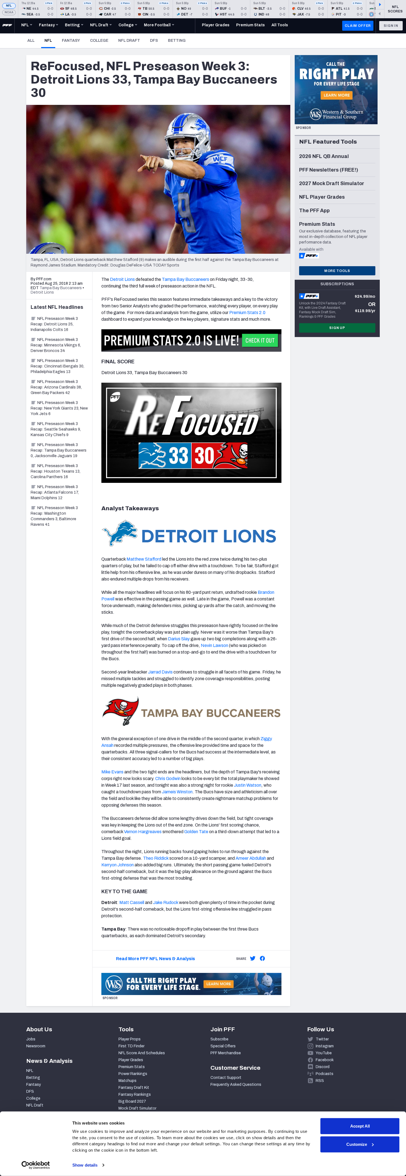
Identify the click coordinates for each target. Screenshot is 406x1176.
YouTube (324, 1053)
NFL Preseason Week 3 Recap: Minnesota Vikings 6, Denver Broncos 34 (56, 345)
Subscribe (219, 1039)
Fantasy (71, 40)
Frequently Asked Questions (235, 1084)
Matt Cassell (131, 902)
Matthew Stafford (143, 559)
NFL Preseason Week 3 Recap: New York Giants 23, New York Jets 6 (59, 408)
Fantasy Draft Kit (133, 1088)
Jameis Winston (177, 791)
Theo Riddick (155, 858)
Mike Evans (112, 772)
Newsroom (35, 1046)
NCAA (9, 12)
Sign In (391, 26)
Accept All (360, 1126)
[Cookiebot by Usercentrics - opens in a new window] (36, 1165)
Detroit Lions (122, 279)
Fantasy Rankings (134, 1094)
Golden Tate (196, 831)
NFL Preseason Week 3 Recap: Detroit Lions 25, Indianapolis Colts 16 (54, 324)
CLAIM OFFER (358, 26)
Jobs (30, 1039)
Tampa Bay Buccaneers (185, 279)
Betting (177, 40)
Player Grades (130, 1060)
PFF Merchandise (225, 1053)
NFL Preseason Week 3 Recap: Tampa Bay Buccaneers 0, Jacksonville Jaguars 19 (58, 450)
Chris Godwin (168, 778)
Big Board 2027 (132, 1101)
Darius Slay (179, 638)
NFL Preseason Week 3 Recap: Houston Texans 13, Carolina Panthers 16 (55, 471)
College (99, 40)
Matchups (127, 1081)
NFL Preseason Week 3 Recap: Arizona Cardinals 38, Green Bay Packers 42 (56, 387)
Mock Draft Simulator (137, 1108)
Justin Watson (247, 785)
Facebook (325, 1060)
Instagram (325, 1046)
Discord (322, 1067)
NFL (9, 5)
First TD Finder (131, 1046)
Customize (356, 1144)
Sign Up (337, 328)
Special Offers (223, 1046)
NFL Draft (129, 40)
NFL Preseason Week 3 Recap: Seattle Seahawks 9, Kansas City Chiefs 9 (56, 429)
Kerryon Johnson (117, 864)
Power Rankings (132, 1074)
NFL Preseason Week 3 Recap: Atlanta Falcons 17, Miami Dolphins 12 (55, 492)
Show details (84, 1165)
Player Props (129, 1039)
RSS (320, 1081)
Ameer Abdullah (251, 858)
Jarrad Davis (160, 672)
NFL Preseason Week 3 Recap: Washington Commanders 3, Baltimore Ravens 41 (54, 516)
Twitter (322, 1039)
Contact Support (225, 1078)
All (31, 40)
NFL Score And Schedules (141, 1053)
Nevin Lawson (214, 645)
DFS (154, 40)
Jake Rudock (165, 902)
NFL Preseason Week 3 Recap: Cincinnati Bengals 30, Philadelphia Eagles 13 (57, 366)
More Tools (337, 271)
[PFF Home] (7, 25)
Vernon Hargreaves (143, 831)
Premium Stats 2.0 (247, 312)
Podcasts (324, 1074)
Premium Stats (131, 1067)
